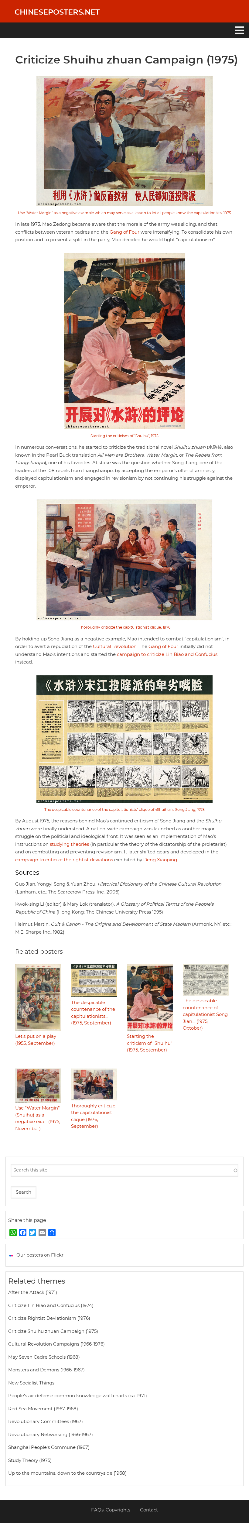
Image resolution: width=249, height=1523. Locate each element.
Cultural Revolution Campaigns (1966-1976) (56, 1344)
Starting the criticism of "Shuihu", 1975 (124, 436)
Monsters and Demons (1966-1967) (46, 1370)
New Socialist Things (31, 1383)
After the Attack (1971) (32, 1292)
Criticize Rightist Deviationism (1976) (49, 1318)
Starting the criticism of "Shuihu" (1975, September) (149, 1043)
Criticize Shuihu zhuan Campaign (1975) (53, 1331)
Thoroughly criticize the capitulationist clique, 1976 (124, 627)
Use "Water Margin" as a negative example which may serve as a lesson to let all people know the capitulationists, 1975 (124, 213)
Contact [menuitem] (149, 1510)
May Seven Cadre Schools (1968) (44, 1357)
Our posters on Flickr (39, 1255)
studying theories (69, 844)
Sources (27, 873)
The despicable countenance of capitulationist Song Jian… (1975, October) (205, 1015)
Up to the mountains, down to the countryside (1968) (67, 1473)
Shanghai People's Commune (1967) (49, 1447)
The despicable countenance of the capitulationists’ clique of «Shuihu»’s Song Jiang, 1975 (124, 809)
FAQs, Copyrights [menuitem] (110, 1510)
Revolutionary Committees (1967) (45, 1421)
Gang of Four (124, 232)
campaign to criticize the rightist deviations (64, 860)
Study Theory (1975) (30, 1460)
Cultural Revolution (115, 646)
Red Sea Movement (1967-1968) (43, 1409)
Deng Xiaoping (160, 860)
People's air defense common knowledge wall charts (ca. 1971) (77, 1396)
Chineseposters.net (57, 12)
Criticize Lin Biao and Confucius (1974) (51, 1305)
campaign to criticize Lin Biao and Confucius (167, 654)
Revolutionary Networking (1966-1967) (50, 1434)
